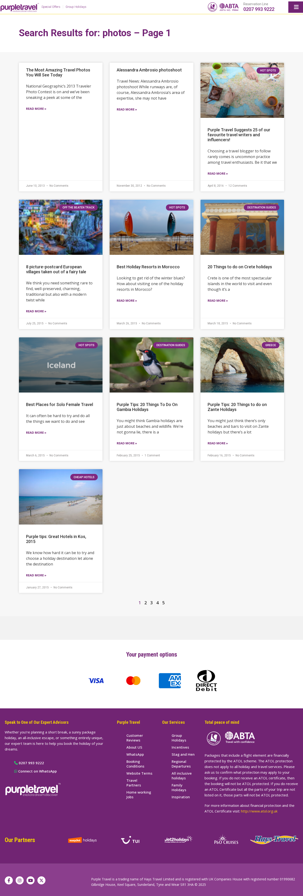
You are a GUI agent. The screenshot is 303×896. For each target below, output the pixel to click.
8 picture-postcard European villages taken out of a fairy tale (56, 269)
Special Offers (50, 7)
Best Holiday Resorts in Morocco (148, 266)
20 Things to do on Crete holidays (240, 266)
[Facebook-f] (9, 880)
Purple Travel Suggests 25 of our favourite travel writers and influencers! (239, 134)
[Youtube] (31, 880)
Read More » (36, 108)
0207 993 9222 (258, 9)
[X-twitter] (41, 880)
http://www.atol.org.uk (259, 811)
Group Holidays (76, 7)
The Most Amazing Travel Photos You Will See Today (58, 72)
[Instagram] (20, 880)
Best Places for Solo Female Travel (59, 404)
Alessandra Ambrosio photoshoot (149, 69)
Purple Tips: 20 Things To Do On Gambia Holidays (147, 407)
